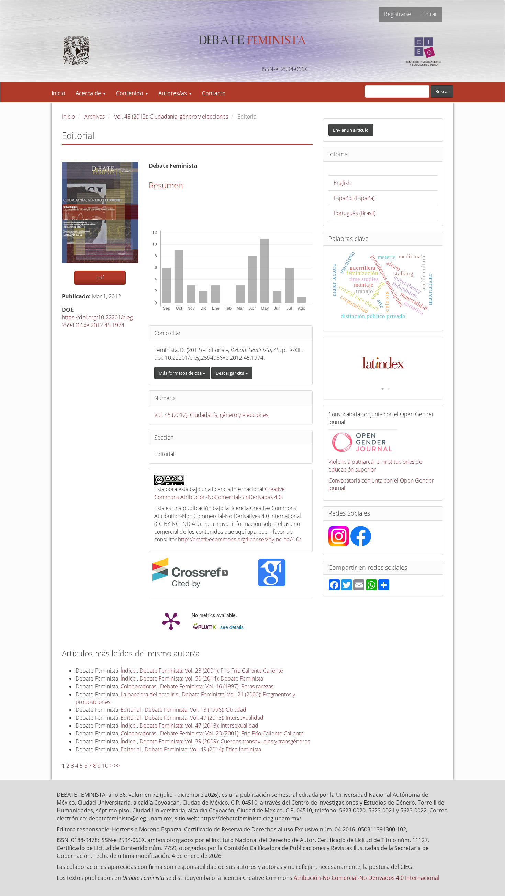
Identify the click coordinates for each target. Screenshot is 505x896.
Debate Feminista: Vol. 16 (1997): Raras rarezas (216, 686)
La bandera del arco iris (150, 694)
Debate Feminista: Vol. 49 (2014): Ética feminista (203, 749)
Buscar (442, 91)
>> (117, 766)
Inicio (58, 93)
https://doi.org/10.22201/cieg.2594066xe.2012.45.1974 (98, 321)
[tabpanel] (383, 359)
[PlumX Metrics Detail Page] (171, 620)
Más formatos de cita (181, 373)
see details (232, 626)
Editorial (131, 710)
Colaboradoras (139, 686)
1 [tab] (382, 389)
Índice (129, 670)
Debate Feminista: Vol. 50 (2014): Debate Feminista (201, 678)
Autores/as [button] (173, 93)
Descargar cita (230, 373)
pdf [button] (100, 277)
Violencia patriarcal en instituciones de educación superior (375, 465)
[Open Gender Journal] (362, 441)
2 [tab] (388, 389)
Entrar (429, 14)
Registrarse (397, 14)
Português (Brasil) (354, 213)
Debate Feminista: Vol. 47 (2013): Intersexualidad (204, 717)
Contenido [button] (130, 93)
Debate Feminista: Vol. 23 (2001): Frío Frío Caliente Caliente (211, 670)
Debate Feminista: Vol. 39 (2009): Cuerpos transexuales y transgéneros (224, 741)
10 (105, 766)
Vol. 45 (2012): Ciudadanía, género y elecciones (171, 116)
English (342, 183)
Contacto (214, 93)
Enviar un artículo (351, 130)
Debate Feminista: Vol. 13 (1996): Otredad (195, 710)
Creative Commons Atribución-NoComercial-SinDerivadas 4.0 (219, 493)
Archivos (94, 116)
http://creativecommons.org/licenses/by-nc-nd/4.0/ (239, 539)
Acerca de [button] (89, 93)
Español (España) (354, 198)
